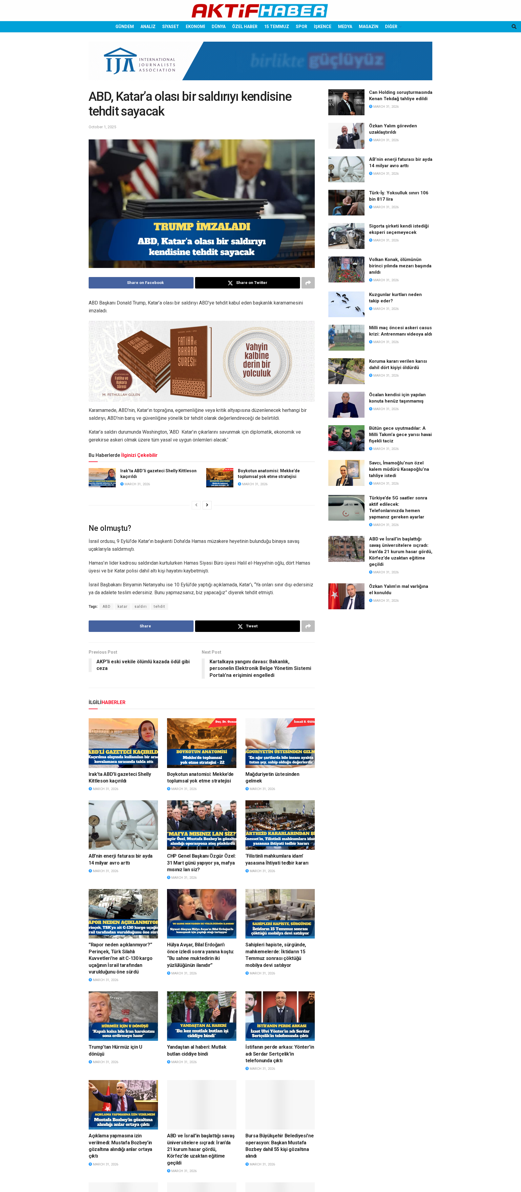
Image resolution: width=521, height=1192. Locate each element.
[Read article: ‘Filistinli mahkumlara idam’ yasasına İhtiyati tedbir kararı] (280, 825)
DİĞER (391, 26)
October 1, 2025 (102, 127)
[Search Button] (514, 26)
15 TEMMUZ (276, 26)
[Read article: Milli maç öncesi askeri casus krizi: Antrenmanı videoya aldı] (346, 338)
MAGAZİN (368, 26)
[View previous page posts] (196, 505)
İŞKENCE (322, 26)
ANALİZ (148, 26)
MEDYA (345, 26)
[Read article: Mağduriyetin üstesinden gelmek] (280, 743)
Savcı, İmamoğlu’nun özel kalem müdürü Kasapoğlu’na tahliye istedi (399, 469)
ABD (107, 606)
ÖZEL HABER (244, 26)
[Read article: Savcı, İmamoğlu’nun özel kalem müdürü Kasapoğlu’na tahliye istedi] (346, 473)
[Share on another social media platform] (308, 282)
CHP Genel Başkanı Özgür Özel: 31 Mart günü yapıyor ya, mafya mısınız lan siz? (201, 862)
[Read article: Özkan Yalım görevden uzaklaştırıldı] (346, 136)
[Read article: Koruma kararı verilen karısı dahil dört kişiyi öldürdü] (346, 371)
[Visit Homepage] (260, 11)
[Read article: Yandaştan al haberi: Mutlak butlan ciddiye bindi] (201, 1016)
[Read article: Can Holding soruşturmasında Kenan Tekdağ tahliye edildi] (346, 102)
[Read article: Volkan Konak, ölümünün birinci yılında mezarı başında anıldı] (346, 269)
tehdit (159, 606)
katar (123, 606)
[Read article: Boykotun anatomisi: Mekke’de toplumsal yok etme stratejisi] (219, 477)
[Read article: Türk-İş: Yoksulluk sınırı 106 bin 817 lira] (346, 203)
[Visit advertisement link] (260, 65)
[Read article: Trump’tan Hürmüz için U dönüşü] (123, 1016)
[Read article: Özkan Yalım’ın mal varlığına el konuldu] (346, 596)
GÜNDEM (124, 26)
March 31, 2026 (137, 484)
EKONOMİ (195, 26)
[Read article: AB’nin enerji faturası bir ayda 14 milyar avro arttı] (123, 825)
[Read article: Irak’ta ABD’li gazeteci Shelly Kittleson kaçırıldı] (102, 477)
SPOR (301, 26)
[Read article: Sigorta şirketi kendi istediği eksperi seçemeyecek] (346, 236)
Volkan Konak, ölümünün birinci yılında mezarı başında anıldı (400, 266)
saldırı (140, 606)
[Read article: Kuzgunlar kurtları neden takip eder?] (346, 304)
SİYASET (170, 26)
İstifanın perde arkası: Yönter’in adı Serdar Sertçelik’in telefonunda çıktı (279, 1053)
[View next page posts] (207, 505)
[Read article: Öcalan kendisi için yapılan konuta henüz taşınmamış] (346, 405)
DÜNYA (219, 26)
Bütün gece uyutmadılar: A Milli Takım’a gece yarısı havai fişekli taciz (400, 434)
